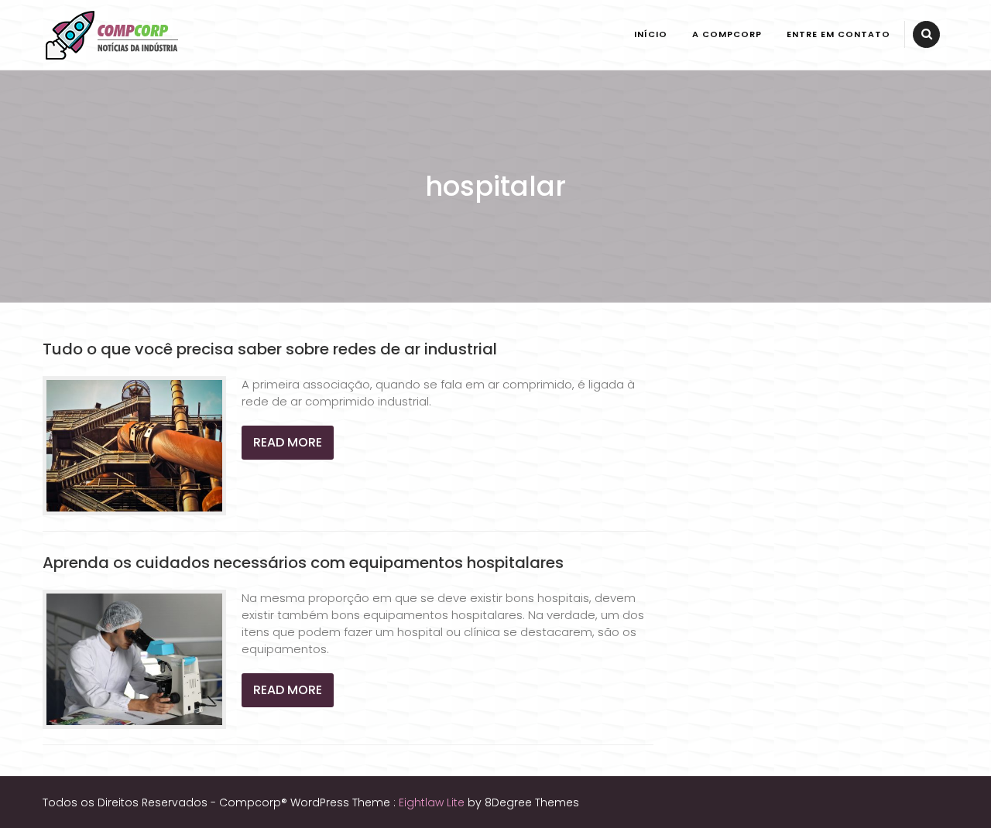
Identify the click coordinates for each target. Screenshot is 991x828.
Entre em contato (838, 34)
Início (650, 34)
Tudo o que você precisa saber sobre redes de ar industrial (270, 349)
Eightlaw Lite (433, 802)
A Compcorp (727, 34)
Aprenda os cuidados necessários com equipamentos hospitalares (303, 562)
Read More (287, 442)
